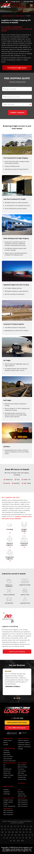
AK (5, 826)
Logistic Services (23, 738)
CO (18, 826)
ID (5, 829)
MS (13, 832)
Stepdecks (6, 792)
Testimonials (22, 777)
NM (5, 835)
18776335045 (28, 1)
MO (17, 832)
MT (20, 832)
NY (9, 835)
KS (17, 829)
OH (19, 835)
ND (16, 835)
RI (32, 835)
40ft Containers (23, 802)
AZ (8, 826)
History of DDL (22, 775)
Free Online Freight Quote (17, 68)
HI (2, 829)
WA (26, 837)
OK (23, 835)
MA (2, 832)
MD (30, 829)
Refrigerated (7, 769)
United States (19, 16)
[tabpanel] (17, 682)
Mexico (5, 742)
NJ (1, 835)
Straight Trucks (8, 800)
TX (13, 837)
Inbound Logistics (23, 740)
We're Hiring (17, 722)
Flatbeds (6, 789)
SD (7, 837)
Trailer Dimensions (9, 806)
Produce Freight (8, 775)
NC (12, 835)
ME (26, 829)
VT (20, 837)
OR (26, 835)
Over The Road (8, 756)
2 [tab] (16, 698)
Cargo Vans (21, 794)
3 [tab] (17, 698)
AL (2, 826)
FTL (4, 765)
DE (24, 826)
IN (11, 829)
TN (10, 837)
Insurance (21, 769)
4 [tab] (19, 698)
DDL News (21, 773)
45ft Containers (23, 804)
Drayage (20, 748)
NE (24, 832)
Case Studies (22, 771)
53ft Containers (23, 806)
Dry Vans (20, 792)
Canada (5, 744)
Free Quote (21, 783)
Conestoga (6, 794)
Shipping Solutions (9, 763)
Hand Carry (7, 771)
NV (27, 832)
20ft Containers (23, 800)
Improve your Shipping (17, 651)
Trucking (6, 750)
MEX (22, 840)
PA (29, 835)
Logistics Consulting (24, 746)
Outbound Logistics (24, 742)
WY (14, 840)
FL (27, 826)
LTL (4, 767)
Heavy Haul (6, 773)
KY (20, 829)
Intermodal (6, 754)
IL (8, 829)
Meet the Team (22, 767)
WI (11, 840)
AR (11, 826)
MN (9, 832)
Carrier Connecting (9, 760)
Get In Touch (22, 765)
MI (6, 832)
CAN (18, 840)
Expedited (6, 752)
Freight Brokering (9, 748)
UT (17, 837)
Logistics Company (7, 16)
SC (4, 837)
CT (21, 826)
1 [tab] (14, 698)
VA (23, 837)
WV (30, 837)
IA (13, 829)
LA (23, 829)
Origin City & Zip (9, 89)
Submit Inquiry (17, 112)
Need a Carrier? (8, 786)
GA (31, 826)
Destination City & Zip (11, 97)
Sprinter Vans (22, 796)
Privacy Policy (22, 779)
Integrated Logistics (24, 744)
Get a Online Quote (17, 728)
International (7, 758)
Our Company (22, 763)
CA (15, 826)
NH (30, 832)
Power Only (7, 777)
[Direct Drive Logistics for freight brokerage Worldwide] (17, 710)
